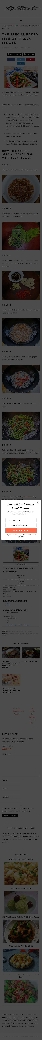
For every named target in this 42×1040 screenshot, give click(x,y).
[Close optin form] (38, 503)
